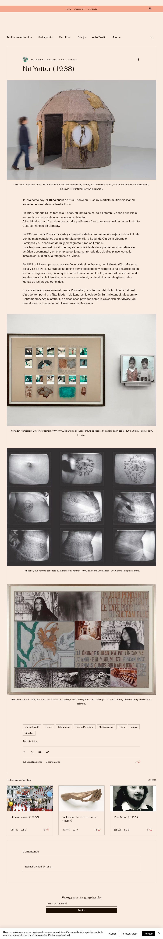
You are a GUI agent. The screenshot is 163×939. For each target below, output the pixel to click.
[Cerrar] (159, 933)
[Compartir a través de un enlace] (47, 751)
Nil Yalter (29, 733)
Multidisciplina (106, 727)
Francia (48, 727)
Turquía (134, 727)
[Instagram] (150, 8)
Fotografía (45, 37)
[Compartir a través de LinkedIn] (39, 751)
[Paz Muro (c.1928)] (133, 798)
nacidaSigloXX (32, 727)
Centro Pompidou (84, 727)
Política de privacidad (59, 935)
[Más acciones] (138, 59)
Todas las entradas (19, 37)
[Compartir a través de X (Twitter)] (31, 751)
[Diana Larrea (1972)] (30, 798)
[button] (152, 37)
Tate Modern (64, 727)
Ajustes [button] (112, 933)
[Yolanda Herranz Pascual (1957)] (82, 798)
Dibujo (82, 37)
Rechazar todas (130, 933)
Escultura (65, 37)
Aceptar (149, 933)
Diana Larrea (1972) (25, 817)
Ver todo (152, 779)
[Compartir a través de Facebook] (24, 751)
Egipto (121, 727)
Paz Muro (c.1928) (127, 817)
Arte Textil (98, 37)
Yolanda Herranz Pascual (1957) (80, 819)
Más (114, 37)
